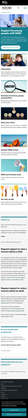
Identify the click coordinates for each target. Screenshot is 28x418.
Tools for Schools (5, 350)
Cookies (3, 396)
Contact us (4, 394)
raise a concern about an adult (15, 310)
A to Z (2, 392)
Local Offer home (6, 12)
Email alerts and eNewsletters (9, 390)
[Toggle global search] (18, 8)
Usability (3, 388)
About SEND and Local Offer (11, 47)
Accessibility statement (7, 382)
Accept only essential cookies (14, 414)
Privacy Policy (5, 398)
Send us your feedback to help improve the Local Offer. (13, 372)
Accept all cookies (14, 410)
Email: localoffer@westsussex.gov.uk (11, 242)
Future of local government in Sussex (11, 386)
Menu (25, 8)
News (2, 384)
